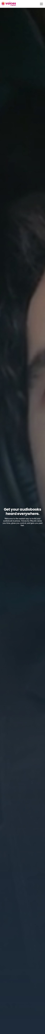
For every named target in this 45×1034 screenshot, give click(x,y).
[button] (41, 4)
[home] (8, 4)
